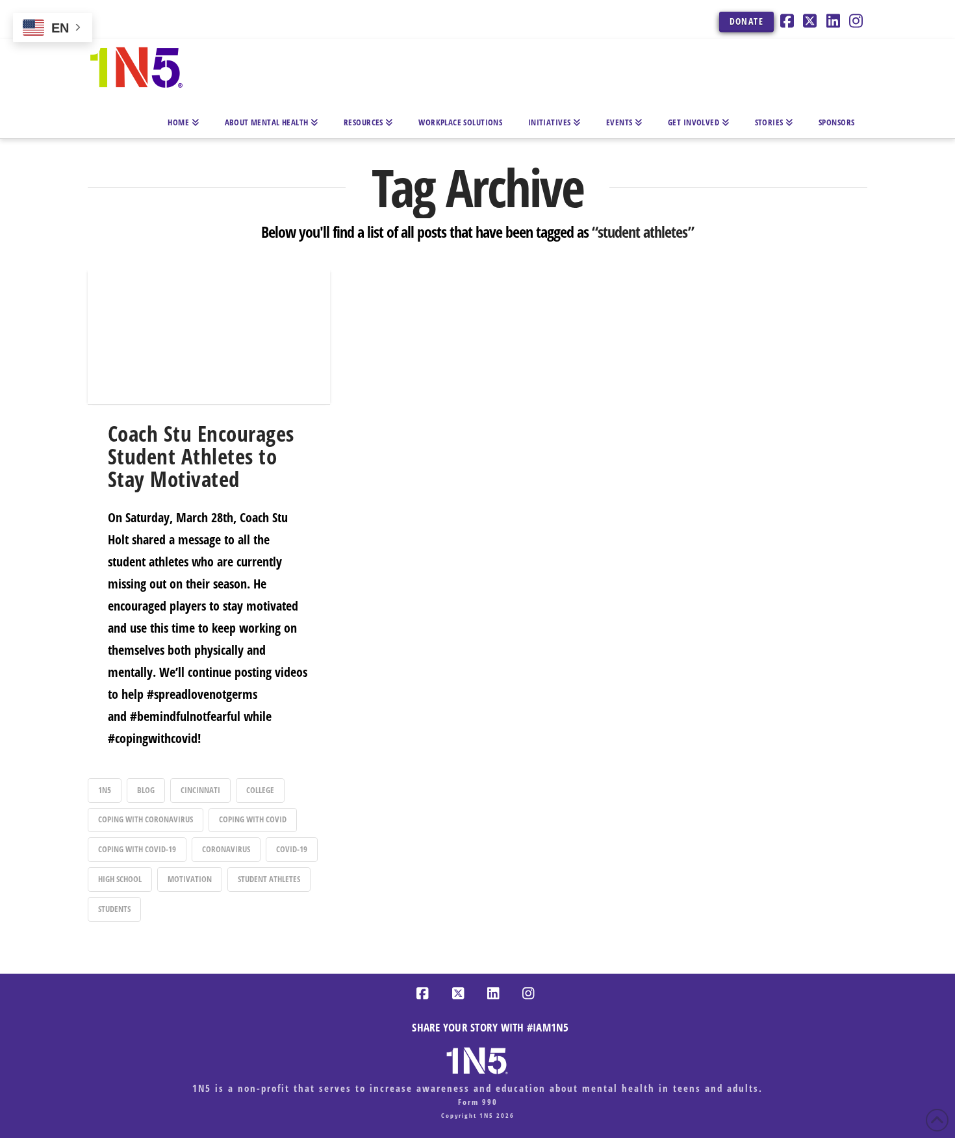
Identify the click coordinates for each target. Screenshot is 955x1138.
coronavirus (226, 849)
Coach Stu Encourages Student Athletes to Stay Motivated (201, 456)
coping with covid (252, 819)
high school (120, 879)
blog (146, 790)
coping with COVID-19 (137, 849)
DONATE (746, 21)
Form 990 (478, 1101)
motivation (190, 879)
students (114, 909)
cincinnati (200, 790)
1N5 (104, 790)
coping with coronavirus (145, 819)
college (260, 790)
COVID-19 (291, 849)
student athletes (269, 879)
